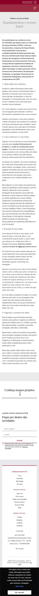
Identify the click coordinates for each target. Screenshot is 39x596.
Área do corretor (19, 502)
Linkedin (19, 523)
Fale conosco (20, 496)
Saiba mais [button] (19, 586)
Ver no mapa (19, 548)
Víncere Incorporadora (13, 8)
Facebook (19, 525)
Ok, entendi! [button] (19, 592)
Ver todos (19, 484)
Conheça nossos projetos (19, 390)
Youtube (19, 517)
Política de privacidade (20, 499)
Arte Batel (19, 478)
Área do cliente (19, 505)
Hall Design (19, 481)
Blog (19, 508)
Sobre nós (19, 493)
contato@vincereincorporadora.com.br (19, 538)
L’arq (19, 475)
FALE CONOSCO (27, 2)
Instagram (19, 520)
